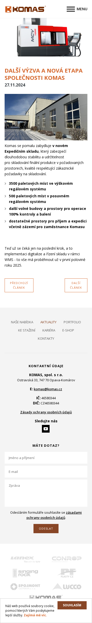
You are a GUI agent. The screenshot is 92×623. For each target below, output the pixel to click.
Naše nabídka (22, 322)
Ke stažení (26, 330)
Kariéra (48, 330)
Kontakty (46, 338)
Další (76, 285)
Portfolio (72, 322)
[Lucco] (66, 586)
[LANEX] (25, 559)
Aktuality (48, 322)
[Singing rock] (25, 573)
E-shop (68, 330)
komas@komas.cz (48, 389)
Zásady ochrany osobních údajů (46, 412)
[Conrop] (66, 559)
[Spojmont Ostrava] (25, 586)
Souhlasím (72, 605)
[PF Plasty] (66, 573)
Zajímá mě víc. (35, 615)
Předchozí (19, 285)
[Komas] (46, 597)
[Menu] (71, 9)
